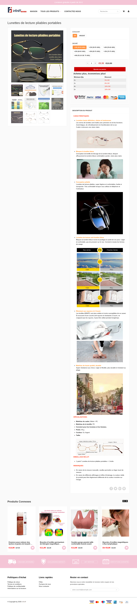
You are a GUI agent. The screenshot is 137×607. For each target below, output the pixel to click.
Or (75, 35)
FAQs (41, 582)
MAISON (33, 11)
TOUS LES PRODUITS (49, 11)
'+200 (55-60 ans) (109, 47)
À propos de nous (45, 584)
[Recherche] (117, 11)
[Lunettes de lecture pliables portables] (37, 56)
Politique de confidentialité (16, 586)
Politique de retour (13, 582)
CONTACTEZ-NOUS (72, 11)
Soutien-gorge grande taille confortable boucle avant (51, 543)
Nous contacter (44, 586)
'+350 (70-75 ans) (109, 51)
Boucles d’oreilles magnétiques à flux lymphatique (84, 543)
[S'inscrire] (116, 589)
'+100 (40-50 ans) (79, 47)
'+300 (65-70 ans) (94, 51)
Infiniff (24, 602)
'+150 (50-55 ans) (94, 47)
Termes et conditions (14, 584)
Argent (82, 35)
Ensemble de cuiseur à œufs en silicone (115, 543)
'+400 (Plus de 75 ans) (82, 55)
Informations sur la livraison (16, 588)
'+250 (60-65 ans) (79, 51)
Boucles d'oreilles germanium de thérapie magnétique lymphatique (21, 543)
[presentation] (123, 501)
